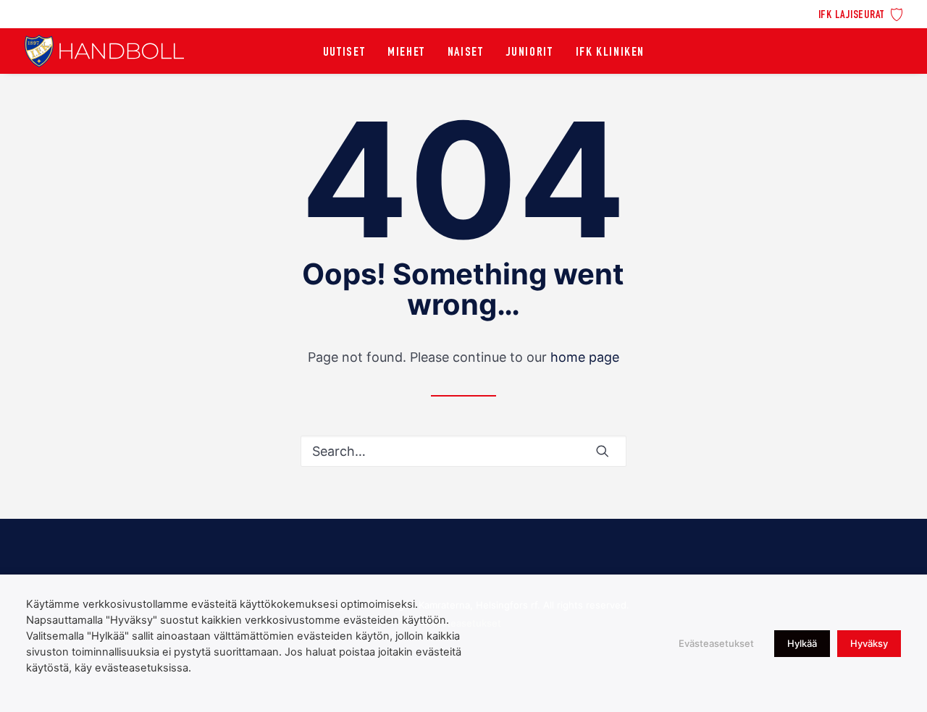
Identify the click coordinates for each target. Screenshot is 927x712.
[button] (602, 450)
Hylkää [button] (802, 643)
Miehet (406, 52)
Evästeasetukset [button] (716, 643)
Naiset (466, 52)
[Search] (463, 451)
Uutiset (344, 52)
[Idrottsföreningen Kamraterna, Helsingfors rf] (104, 51)
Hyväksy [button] (869, 643)
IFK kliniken (610, 52)
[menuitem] (860, 13)
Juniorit (529, 52)
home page (584, 357)
